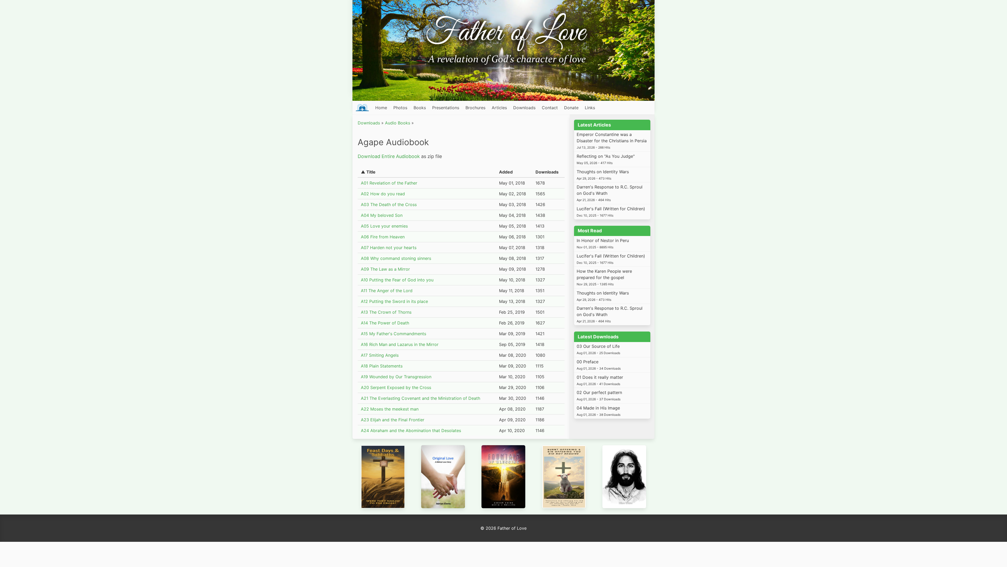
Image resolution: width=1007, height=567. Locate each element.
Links (590, 107)
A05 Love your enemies (384, 226)
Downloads (524, 107)
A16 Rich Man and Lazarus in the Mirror (399, 344)
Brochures (475, 107)
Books (420, 107)
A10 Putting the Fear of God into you (397, 279)
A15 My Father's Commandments (393, 333)
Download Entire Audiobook (389, 156)
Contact (550, 107)
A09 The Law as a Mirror (385, 269)
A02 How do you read (383, 193)
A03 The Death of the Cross (389, 204)
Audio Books (397, 122)
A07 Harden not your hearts (388, 247)
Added (506, 172)
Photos (400, 107)
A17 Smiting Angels (380, 355)
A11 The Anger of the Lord (387, 290)
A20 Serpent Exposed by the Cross (396, 387)
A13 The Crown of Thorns (386, 312)
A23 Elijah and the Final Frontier (392, 419)
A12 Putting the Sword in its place (394, 301)
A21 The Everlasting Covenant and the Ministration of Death (420, 398)
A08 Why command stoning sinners (396, 258)
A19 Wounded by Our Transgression (396, 376)
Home (381, 107)
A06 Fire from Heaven (383, 236)
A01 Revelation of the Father (389, 183)
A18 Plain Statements (382, 366)
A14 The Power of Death (385, 323)
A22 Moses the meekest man (390, 409)
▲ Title (368, 172)
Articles (499, 107)
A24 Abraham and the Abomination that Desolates (411, 430)
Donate (571, 107)
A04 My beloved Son (382, 215)
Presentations (445, 107)
